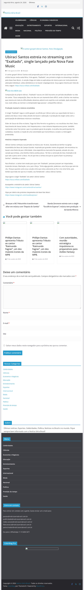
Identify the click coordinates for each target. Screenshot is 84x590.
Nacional (27, 31)
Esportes (48, 25)
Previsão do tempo (53, 31)
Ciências (33, 20)
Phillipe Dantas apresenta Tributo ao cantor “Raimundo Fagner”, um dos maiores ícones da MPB (14, 246)
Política (38, 31)
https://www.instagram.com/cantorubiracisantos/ (23, 187)
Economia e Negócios (49, 20)
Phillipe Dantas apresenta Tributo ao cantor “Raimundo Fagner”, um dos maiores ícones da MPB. (41, 246)
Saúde (17, 36)
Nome (6, 312)
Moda (17, 31)
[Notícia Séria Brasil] (5, 28)
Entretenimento (34, 25)
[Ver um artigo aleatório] (78, 28)
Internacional (61, 25)
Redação (25, 71)
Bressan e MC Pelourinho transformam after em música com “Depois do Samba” (22, 205)
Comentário (8, 283)
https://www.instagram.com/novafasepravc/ (21, 195)
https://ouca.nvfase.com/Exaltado (27, 86)
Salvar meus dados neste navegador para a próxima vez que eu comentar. (36, 345)
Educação (19, 25)
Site (4, 334)
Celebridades (20, 20)
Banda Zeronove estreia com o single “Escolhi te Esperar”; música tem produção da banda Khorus (60, 206)
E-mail (6, 323)
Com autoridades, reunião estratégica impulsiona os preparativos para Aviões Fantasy (68, 244)
